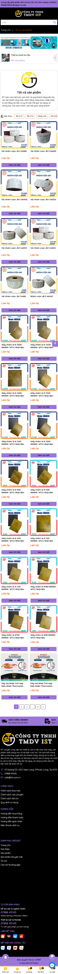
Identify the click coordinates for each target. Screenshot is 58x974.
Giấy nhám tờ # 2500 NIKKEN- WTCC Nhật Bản (41, 346)
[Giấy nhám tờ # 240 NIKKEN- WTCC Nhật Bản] (14, 570)
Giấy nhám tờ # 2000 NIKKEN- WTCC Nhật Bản (12, 394)
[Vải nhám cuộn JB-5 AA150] (14, 231)
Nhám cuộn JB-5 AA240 (41, 296)
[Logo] (29, 13)
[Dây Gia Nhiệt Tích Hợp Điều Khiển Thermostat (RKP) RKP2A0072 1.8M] (14, 667)
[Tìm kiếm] (55, 22)
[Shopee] (3, 936)
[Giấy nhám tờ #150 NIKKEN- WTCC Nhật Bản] (14, 618)
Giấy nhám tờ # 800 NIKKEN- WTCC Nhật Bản (12, 491)
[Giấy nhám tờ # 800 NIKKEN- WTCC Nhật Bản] (14, 473)
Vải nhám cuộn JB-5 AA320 (43, 199)
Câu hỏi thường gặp (10, 864)
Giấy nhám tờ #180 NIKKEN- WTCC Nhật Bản (43, 588)
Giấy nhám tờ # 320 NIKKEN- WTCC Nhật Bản (41, 539)
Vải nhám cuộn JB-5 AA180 (14, 151)
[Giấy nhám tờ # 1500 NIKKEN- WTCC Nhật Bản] (43, 377)
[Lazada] (9, 936)
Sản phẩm (6, 853)
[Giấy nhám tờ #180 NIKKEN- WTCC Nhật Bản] (43, 570)
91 (38, 707)
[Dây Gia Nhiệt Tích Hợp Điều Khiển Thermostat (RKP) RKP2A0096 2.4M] (43, 667)
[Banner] (29, 42)
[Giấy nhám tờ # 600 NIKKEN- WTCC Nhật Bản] (43, 473)
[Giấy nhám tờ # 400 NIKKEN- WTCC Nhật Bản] (14, 522)
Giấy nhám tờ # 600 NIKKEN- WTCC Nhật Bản (41, 491)
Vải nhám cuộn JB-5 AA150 (14, 248)
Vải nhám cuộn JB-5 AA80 (13, 296)
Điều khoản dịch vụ (10, 825)
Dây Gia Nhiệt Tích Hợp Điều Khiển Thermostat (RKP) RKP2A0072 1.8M (12, 684)
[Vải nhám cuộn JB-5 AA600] (43, 135)
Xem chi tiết (14, 165)
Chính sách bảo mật (10, 790)
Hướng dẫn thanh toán (12, 817)
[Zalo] (3, 948)
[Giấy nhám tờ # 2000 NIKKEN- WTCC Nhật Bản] (14, 377)
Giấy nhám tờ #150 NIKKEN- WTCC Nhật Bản (12, 636)
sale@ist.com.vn (12, 777)
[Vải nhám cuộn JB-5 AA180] (14, 135)
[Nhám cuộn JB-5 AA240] (43, 280)
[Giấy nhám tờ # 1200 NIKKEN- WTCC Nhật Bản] (14, 425)
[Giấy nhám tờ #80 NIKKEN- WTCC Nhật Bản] (43, 618)
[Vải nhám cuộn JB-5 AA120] (43, 231)
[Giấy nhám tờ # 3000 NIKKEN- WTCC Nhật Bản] (14, 328)
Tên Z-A (30, 116)
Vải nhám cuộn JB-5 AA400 (14, 199)
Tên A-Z (19, 116)
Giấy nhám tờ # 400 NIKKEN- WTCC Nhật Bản (12, 539)
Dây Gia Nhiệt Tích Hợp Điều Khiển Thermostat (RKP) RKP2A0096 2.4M (41, 684)
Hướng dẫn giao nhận (11, 821)
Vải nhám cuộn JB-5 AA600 (43, 151)
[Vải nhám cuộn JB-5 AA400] (14, 183)
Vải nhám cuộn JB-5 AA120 (43, 248)
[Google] (21, 948)
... (32, 707)
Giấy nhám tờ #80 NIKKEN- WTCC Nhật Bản (43, 636)
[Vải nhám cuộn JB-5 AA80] (14, 280)
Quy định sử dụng (9, 802)
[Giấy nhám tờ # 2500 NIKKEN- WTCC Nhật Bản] (43, 328)
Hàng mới (42, 116)
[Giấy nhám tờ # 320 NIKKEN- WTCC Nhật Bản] (43, 522)
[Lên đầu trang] (52, 949)
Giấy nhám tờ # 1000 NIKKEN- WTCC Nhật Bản (41, 442)
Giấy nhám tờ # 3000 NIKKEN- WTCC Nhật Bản (12, 346)
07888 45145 (10, 773)
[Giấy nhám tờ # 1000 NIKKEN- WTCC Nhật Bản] (43, 425)
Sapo (35, 963)
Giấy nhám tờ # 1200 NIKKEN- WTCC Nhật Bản (12, 442)
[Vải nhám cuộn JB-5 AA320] (43, 183)
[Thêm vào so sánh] (25, 129)
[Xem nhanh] (25, 133)
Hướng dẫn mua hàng (11, 813)
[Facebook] (9, 948)
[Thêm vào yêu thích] (25, 124)
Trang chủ (6, 845)
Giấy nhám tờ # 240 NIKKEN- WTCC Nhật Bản (12, 588)
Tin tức (4, 860)
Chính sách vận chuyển (12, 794)
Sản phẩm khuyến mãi (12, 857)
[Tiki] (15, 936)
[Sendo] (21, 936)
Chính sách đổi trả (9, 798)
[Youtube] (15, 948)
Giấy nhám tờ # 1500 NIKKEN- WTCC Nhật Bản (41, 394)
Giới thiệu (5, 849)
